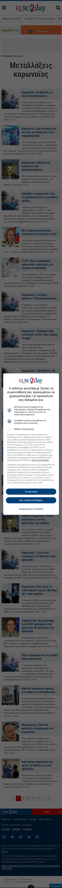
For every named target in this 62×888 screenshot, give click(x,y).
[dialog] (31, 444)
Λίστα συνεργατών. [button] (40, 460)
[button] (31, 429)
